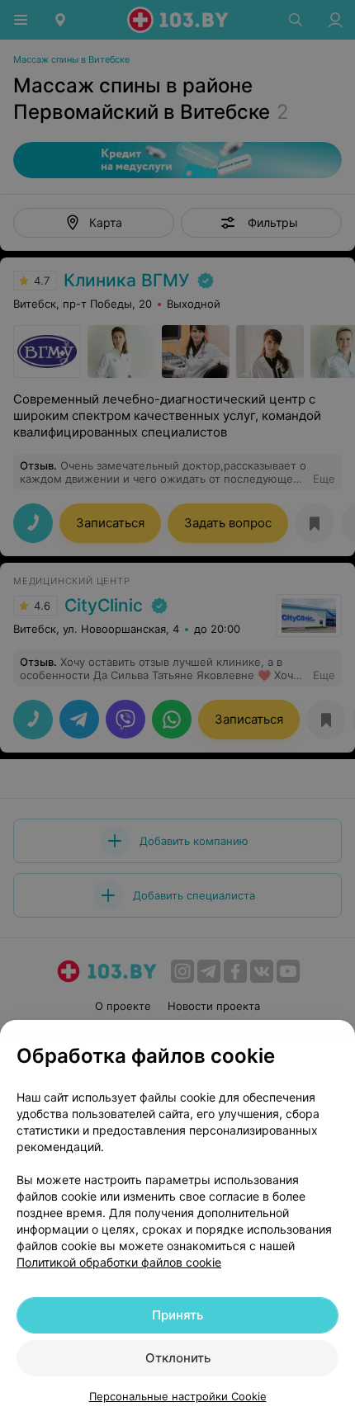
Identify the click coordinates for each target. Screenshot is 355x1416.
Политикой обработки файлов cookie (119, 1262)
